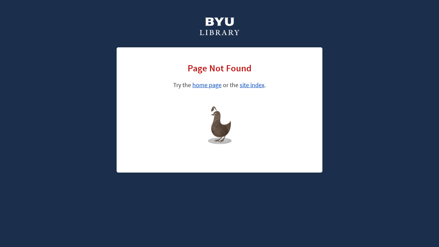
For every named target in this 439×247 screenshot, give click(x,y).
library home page (232, 115)
